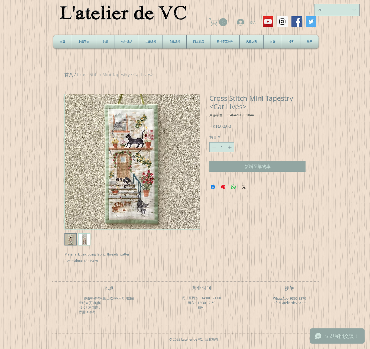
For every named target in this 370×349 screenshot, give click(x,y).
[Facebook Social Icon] (296, 21)
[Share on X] (244, 187)
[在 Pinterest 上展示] (223, 187)
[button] (219, 22)
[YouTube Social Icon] (268, 21)
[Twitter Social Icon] (311, 21)
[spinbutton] (222, 147)
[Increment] (230, 147)
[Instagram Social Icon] (282, 21)
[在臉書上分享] (213, 187)
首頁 (68, 74)
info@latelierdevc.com (289, 303)
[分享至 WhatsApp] (233, 187)
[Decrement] (213, 147)
